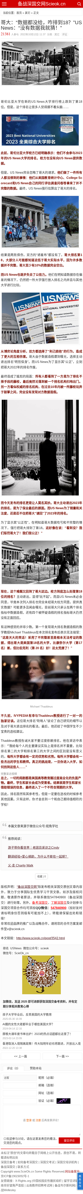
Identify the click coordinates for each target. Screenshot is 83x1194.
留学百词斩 (71, 1180)
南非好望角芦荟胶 (12, 1185)
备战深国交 (8, 1166)
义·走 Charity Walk (20, 865)
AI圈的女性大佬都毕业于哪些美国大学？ (28, 1024)
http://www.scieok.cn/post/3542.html (40, 938)
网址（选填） (47, 1093)
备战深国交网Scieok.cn (41, 3)
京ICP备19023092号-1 (15, 1176)
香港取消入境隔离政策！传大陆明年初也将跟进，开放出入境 (42, 1043)
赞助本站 (36, 1068)
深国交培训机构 (67, 1162)
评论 (64, 34)
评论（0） (13, 1068)
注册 (38, 1120)
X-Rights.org (23, 1180)
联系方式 (23, 1166)
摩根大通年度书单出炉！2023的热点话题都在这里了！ (37, 1033)
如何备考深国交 (28, 1162)
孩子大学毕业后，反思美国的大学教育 (27, 1014)
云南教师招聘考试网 (39, 1185)
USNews (16, 948)
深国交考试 (47, 1162)
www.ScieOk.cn (24, 1171)
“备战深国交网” (27, 886)
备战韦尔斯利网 (65, 1185)
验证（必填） (47, 1100)
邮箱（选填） (47, 1085)
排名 (6, 948)
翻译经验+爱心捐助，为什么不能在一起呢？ (38, 856)
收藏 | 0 (41, 876)
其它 (27, 12)
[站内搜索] (79, 4)
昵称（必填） (47, 1077)
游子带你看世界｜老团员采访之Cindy (33, 847)
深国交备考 (8, 1162)
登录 (29, 1120)
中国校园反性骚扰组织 (47, 1180)
